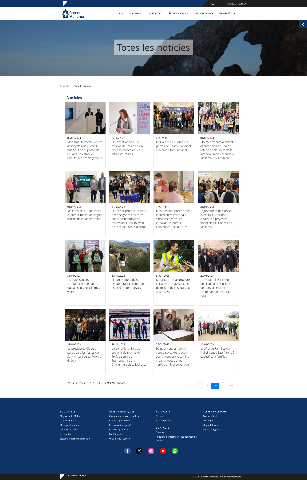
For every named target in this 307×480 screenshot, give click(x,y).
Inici (121, 13)
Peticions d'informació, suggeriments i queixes (176, 438)
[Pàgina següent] (239, 385)
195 (208, 385)
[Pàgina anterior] (187, 385)
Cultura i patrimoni (119, 420)
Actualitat (155, 13)
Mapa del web (210, 425)
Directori (160, 432)
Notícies (160, 416)
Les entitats (66, 434)
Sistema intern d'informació (75, 438)
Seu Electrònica (204, 13)
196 (216, 385)
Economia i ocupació (120, 425)
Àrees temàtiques (178, 13)
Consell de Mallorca (69, 476)
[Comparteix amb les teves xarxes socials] (303, 24)
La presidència (68, 420)
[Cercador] (241, 13)
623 (232, 385)
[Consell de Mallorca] (74, 13)
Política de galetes (212, 429)
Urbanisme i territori (120, 438)
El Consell (135, 13)
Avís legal (208, 420)
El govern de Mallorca (71, 416)
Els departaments (69, 425)
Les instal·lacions (69, 429)
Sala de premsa (164, 420)
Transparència (227, 13)
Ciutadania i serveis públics (124, 416)
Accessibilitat (210, 416)
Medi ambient (116, 434)
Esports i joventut (118, 429)
